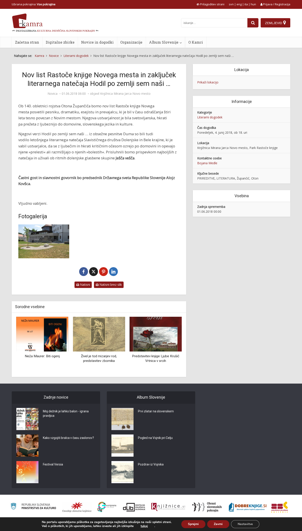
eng (239, 4)
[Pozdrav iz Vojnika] (122, 472)
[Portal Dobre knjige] (247, 507)
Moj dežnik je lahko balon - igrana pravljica (66, 413)
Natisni (84, 284)
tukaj (144, 526)
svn (231, 4)
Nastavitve (245, 524)
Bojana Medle (207, 163)
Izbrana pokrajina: (33, 4)
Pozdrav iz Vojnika (151, 464)
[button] (170, 345)
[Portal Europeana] (107, 507)
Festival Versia (53, 464)
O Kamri (195, 42)
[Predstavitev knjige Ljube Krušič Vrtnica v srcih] (156, 334)
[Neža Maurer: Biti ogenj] (42, 334)
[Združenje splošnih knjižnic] (279, 507)
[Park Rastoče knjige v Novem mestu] (43, 241)
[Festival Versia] (27, 472)
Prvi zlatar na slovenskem (156, 411)
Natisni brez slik (110, 284)
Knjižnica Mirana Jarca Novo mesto (125, 94)
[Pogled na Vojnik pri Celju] (122, 445)
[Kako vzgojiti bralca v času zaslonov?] (27, 445)
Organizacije (131, 42)
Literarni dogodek (209, 117)
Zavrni (218, 524)
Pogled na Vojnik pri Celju (155, 438)
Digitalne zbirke (60, 42)
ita (246, 4)
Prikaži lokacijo (207, 82)
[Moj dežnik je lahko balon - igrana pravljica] (27, 419)
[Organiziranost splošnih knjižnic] (77, 507)
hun (253, 4)
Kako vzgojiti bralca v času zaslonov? (68, 438)
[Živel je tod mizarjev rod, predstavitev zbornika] (99, 334)
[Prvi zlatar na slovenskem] (122, 419)
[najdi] (252, 22)
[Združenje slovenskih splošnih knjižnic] (168, 507)
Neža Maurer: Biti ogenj (42, 356)
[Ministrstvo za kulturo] (33, 507)
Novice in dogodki (97, 42)
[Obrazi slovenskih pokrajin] (207, 507)
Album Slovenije (163, 42)
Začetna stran (27, 42)
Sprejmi (193, 524)
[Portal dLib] (134, 507)
